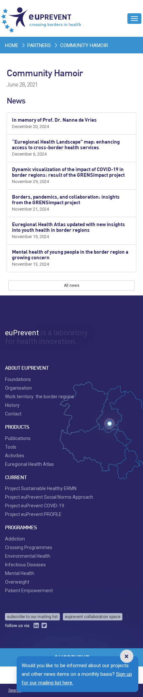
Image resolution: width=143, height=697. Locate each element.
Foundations (18, 379)
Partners (39, 45)
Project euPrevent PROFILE (33, 514)
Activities (14, 455)
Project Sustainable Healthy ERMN (40, 488)
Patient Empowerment (29, 590)
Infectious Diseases (25, 564)
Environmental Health (27, 556)
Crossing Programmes (28, 547)
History (12, 405)
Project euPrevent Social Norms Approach (49, 497)
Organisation (18, 388)
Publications (18, 438)
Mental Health (19, 573)
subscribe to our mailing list (32, 616)
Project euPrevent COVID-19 (34, 505)
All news (71, 285)
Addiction (15, 538)
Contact (13, 413)
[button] (126, 656)
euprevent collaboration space (92, 616)
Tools (10, 447)
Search (14, 690)
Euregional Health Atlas (29, 464)
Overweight (17, 582)
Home (11, 45)
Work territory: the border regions (39, 396)
